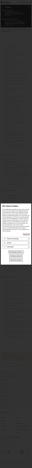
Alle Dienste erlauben (16, 260)
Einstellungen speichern (15, 252)
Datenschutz (26, 234)
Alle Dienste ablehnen (16, 256)
